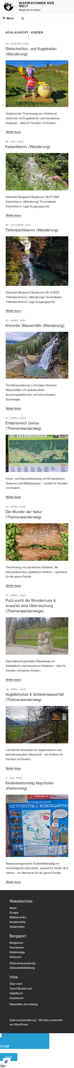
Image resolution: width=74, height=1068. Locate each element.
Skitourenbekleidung (22, 967)
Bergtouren (16, 943)
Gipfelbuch (16, 993)
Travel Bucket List (20, 988)
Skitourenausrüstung (22, 963)
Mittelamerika (17, 917)
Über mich (15, 984)
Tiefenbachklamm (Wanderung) (31, 230)
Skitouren (15, 957)
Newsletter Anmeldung (23, 1004)
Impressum (16, 998)
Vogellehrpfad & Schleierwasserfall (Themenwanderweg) (34, 696)
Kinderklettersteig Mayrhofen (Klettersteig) (29, 785)
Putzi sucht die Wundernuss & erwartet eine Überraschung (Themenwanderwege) (30, 605)
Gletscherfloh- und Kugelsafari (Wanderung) (30, 51)
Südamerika (16, 926)
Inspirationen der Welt (36, 4)
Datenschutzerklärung (22, 1020)
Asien (13, 908)
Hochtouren (16, 947)
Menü (10, 18)
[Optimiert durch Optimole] (6, 1061)
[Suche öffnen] (22, 18)
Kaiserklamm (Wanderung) (27, 146)
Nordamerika (17, 922)
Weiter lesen (13, 132)
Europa (13, 912)
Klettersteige (17, 952)
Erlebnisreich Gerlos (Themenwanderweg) (23, 425)
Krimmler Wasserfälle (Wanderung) (35, 325)
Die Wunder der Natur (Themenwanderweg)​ (23, 514)
